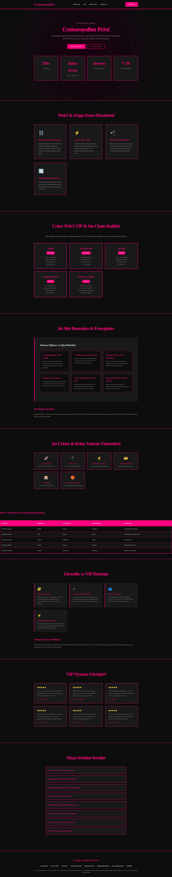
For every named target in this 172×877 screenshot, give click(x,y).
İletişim (129, 866)
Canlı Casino (54, 866)
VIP (84, 4)
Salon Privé (44, 866)
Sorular (104, 4)
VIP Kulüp (64, 866)
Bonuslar (93, 4)
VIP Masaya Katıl (76, 46)
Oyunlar (76, 4)
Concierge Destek (76, 866)
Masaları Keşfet (96, 46)
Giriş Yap (132, 4)
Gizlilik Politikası (103, 866)
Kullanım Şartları (118, 866)
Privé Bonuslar (89, 866)
